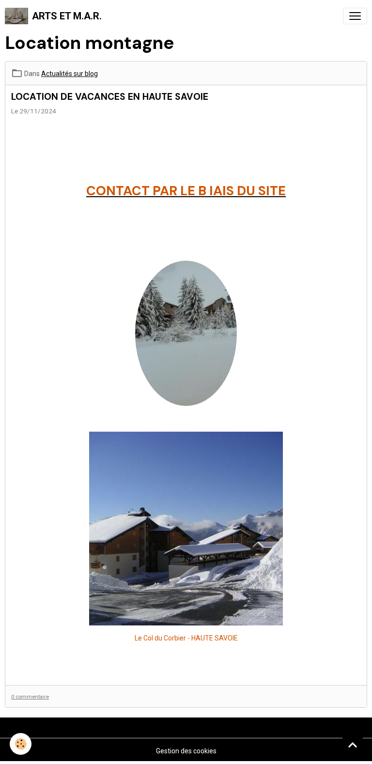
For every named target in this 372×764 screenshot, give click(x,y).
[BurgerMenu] (355, 16)
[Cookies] (20, 744)
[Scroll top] (353, 745)
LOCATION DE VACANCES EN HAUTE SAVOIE (109, 97)
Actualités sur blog (69, 74)
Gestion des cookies (186, 751)
